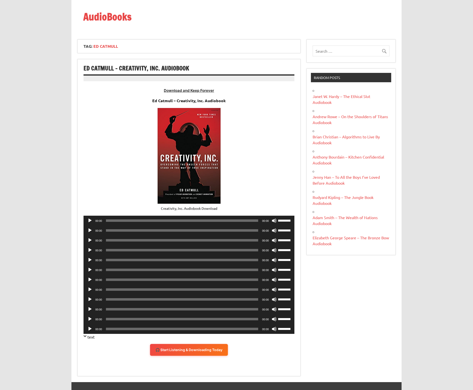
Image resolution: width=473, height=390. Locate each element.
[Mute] (274, 220)
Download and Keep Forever (189, 90)
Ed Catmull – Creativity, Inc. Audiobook (136, 68)
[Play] (89, 220)
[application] (189, 221)
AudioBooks (107, 17)
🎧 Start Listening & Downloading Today (188, 350)
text (91, 336)
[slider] (285, 220)
